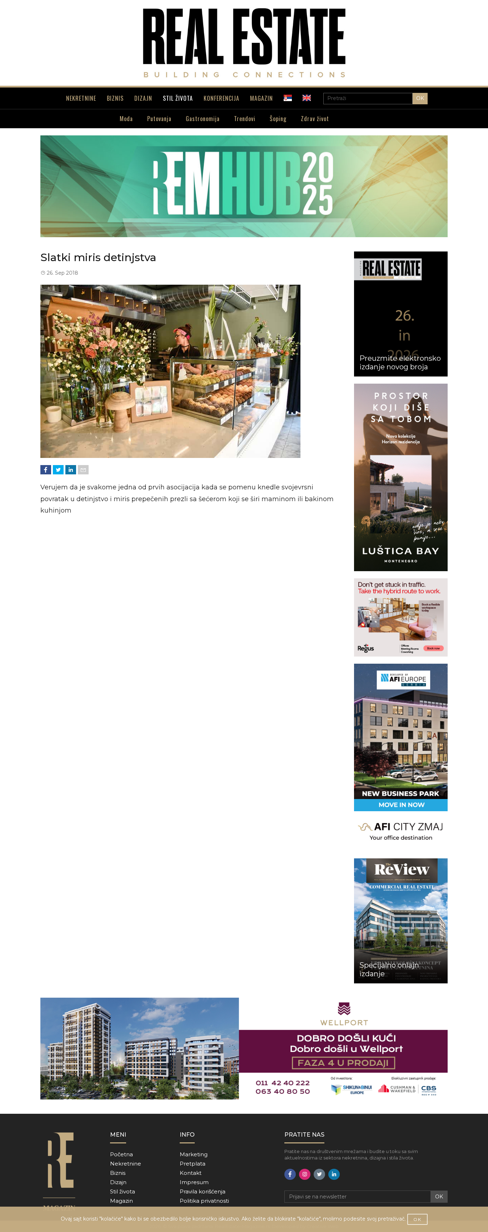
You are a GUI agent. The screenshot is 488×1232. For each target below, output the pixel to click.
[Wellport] (244, 1048)
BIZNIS (115, 98)
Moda (126, 119)
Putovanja (159, 119)
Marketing (194, 1154)
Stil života (122, 1191)
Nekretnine (125, 1163)
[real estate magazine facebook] (290, 1174)
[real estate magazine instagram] (304, 1174)
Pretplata (192, 1163)
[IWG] (401, 617)
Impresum (194, 1182)
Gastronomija (203, 119)
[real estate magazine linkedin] (334, 1174)
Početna (121, 1154)
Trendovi (244, 119)
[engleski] (306, 98)
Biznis (117, 1172)
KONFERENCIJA (221, 98)
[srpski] (287, 98)
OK (420, 98)
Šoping (278, 119)
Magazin (121, 1200)
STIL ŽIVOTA (178, 98)
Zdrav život (315, 119)
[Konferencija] (244, 186)
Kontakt (190, 1172)
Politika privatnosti (204, 1200)
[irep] (401, 757)
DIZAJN (143, 98)
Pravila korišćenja (202, 1191)
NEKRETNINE (81, 98)
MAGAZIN (261, 98)
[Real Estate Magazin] (244, 43)
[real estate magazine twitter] (319, 1174)
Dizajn (118, 1182)
